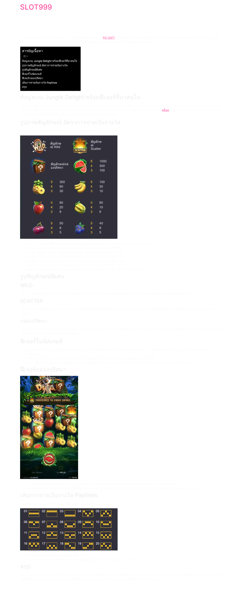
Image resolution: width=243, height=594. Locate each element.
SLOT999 (36, 7)
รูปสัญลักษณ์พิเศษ (32, 69)
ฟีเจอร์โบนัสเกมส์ (31, 73)
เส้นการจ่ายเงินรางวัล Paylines (39, 82)
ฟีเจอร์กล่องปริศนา (32, 78)
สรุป (24, 86)
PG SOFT (109, 37)
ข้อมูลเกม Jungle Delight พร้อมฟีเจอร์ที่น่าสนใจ (49, 60)
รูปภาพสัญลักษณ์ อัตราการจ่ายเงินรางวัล (45, 65)
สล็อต (165, 110)
